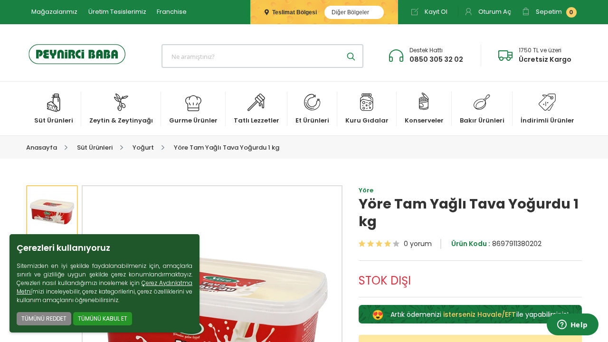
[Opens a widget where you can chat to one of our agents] (572, 325)
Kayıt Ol (435, 11)
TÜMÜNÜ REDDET (43, 318)
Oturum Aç (494, 11)
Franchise (172, 11)
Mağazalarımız (54, 11)
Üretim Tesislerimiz (117, 11)
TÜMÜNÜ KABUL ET (102, 318)
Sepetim (553, 11)
